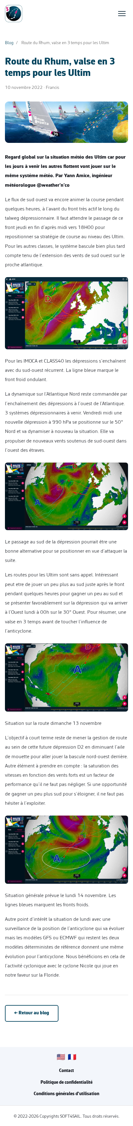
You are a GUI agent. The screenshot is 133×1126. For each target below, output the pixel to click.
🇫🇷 (72, 1057)
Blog (9, 43)
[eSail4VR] (13, 13)
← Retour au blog (31, 1013)
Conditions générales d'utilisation (66, 1094)
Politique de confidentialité (66, 1082)
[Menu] (122, 13)
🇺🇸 (61, 1057)
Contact (66, 1071)
